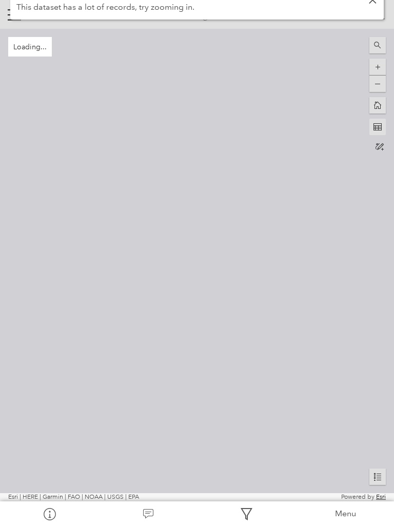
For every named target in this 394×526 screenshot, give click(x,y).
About (49, 513)
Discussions (147, 513)
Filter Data (246, 513)
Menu (345, 513)
